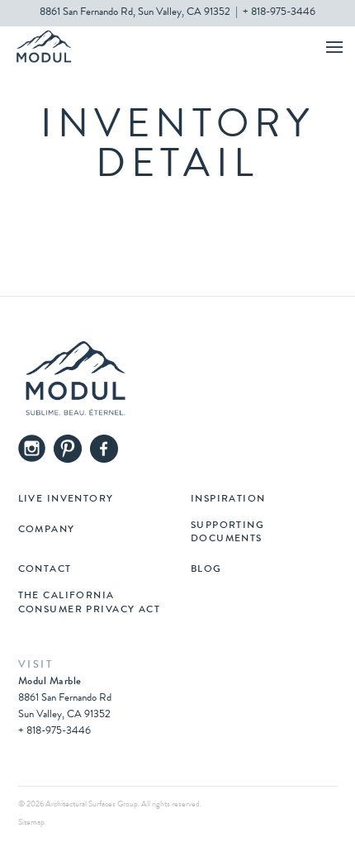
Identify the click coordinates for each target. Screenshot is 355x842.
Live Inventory (66, 500)
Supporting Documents (227, 533)
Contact (45, 570)
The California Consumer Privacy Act (89, 603)
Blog (206, 570)
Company (46, 530)
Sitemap (31, 823)
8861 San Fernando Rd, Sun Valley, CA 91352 (135, 12)
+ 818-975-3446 (279, 12)
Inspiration (228, 500)
